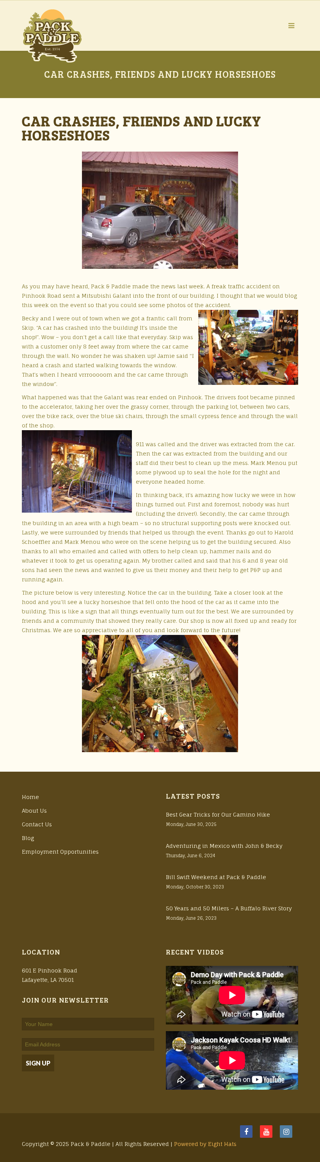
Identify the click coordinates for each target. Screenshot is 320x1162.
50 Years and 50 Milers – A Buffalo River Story (229, 908)
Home (30, 797)
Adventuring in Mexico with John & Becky (224, 845)
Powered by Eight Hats (205, 1144)
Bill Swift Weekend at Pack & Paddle (216, 877)
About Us (34, 810)
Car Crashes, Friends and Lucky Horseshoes (141, 127)
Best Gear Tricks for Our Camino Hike (218, 814)
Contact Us (37, 824)
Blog (28, 838)
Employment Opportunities (60, 851)
